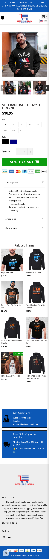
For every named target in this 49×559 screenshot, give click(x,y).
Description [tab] (11, 183)
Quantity (6, 151)
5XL (21, 131)
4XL (13, 131)
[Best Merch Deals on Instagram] (4, 538)
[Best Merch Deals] (24, 18)
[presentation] (3, 88)
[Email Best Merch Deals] (9, 538)
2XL (38, 125)
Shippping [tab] (10, 219)
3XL (5, 131)
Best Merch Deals (21, 555)
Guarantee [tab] (11, 228)
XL (30, 125)
